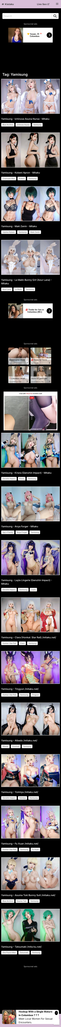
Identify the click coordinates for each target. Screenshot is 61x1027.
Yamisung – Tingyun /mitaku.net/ (20, 688)
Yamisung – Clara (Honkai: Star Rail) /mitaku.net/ (28, 637)
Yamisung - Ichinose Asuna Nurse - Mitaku (25, 118)
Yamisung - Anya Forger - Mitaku (19, 526)
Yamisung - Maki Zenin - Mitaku (19, 226)
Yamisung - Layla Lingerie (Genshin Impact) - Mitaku (26, 582)
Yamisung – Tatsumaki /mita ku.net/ (21, 946)
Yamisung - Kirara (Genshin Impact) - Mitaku (26, 472)
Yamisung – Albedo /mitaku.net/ (19, 740)
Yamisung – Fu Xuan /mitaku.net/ (19, 843)
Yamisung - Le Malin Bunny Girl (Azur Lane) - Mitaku (26, 281)
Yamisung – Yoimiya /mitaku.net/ (19, 792)
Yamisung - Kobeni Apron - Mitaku (20, 172)
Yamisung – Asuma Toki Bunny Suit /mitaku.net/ (28, 895)
